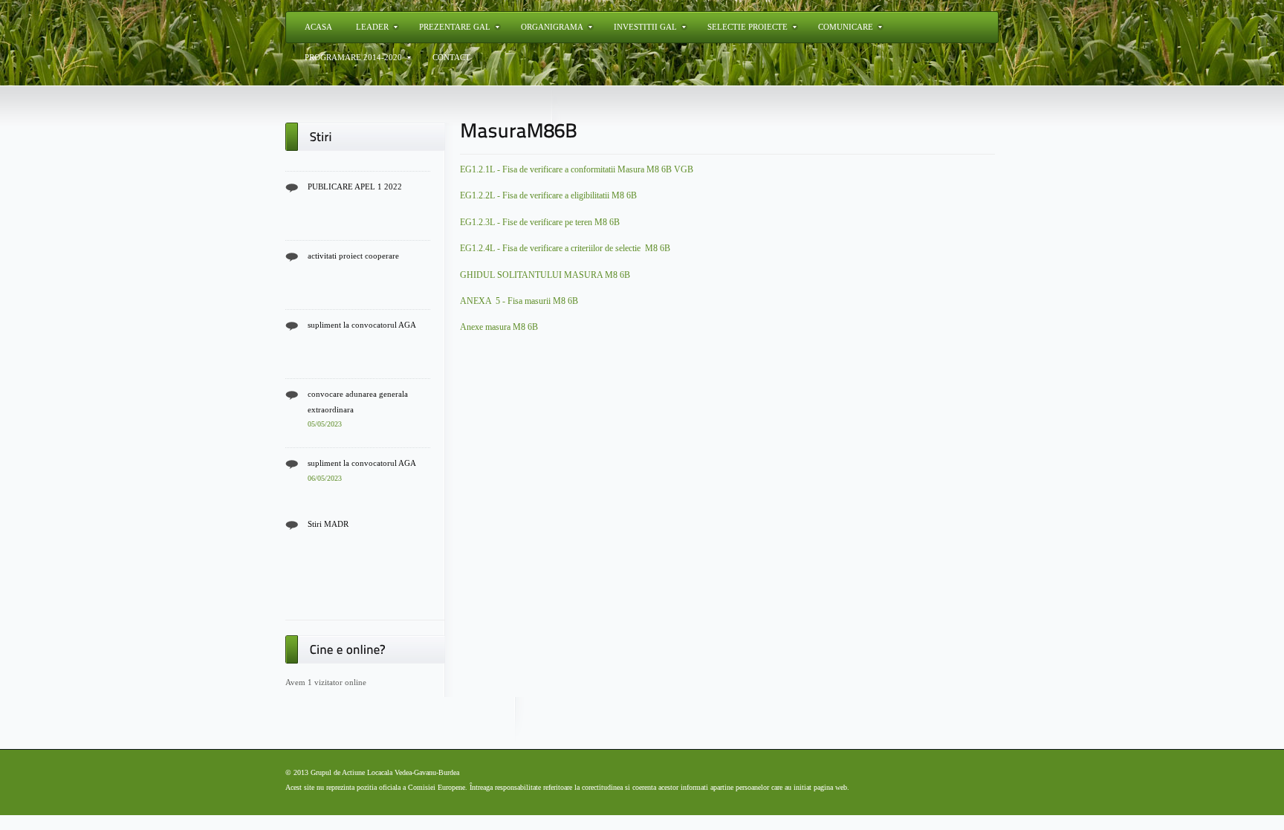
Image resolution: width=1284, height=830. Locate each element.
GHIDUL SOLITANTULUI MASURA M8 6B (545, 275)
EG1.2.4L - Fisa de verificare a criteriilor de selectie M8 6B (565, 248)
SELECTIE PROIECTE (747, 26)
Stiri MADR (328, 521)
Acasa (318, 26)
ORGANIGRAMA (552, 26)
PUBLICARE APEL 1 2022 (355, 184)
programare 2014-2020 (353, 57)
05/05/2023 (325, 422)
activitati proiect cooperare (353, 253)
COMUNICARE (845, 26)
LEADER (372, 26)
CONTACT (451, 57)
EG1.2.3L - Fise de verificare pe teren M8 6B (540, 222)
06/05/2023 (325, 475)
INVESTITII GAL (645, 26)
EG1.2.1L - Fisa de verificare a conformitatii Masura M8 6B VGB (576, 169)
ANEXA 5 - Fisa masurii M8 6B (519, 301)
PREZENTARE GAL (454, 26)
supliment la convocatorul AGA (362, 322)
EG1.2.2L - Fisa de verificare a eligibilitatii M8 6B (548, 195)
